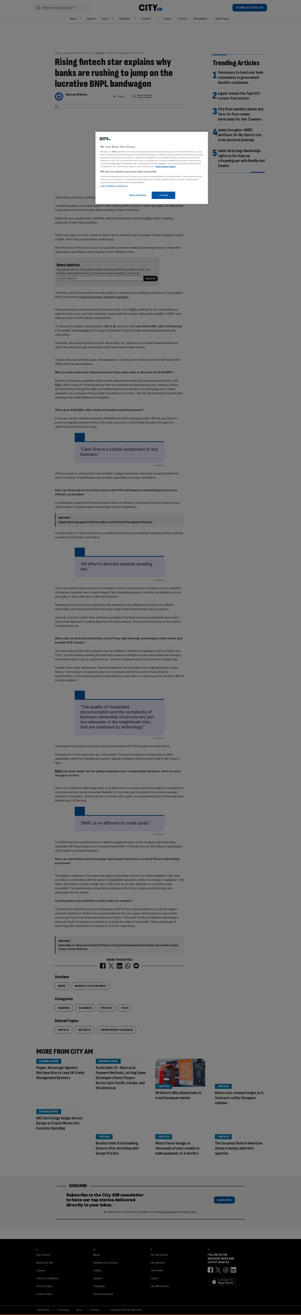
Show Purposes (138, 195)
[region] (151, 167)
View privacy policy (165, 166)
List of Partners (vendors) (113, 186)
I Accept (163, 195)
